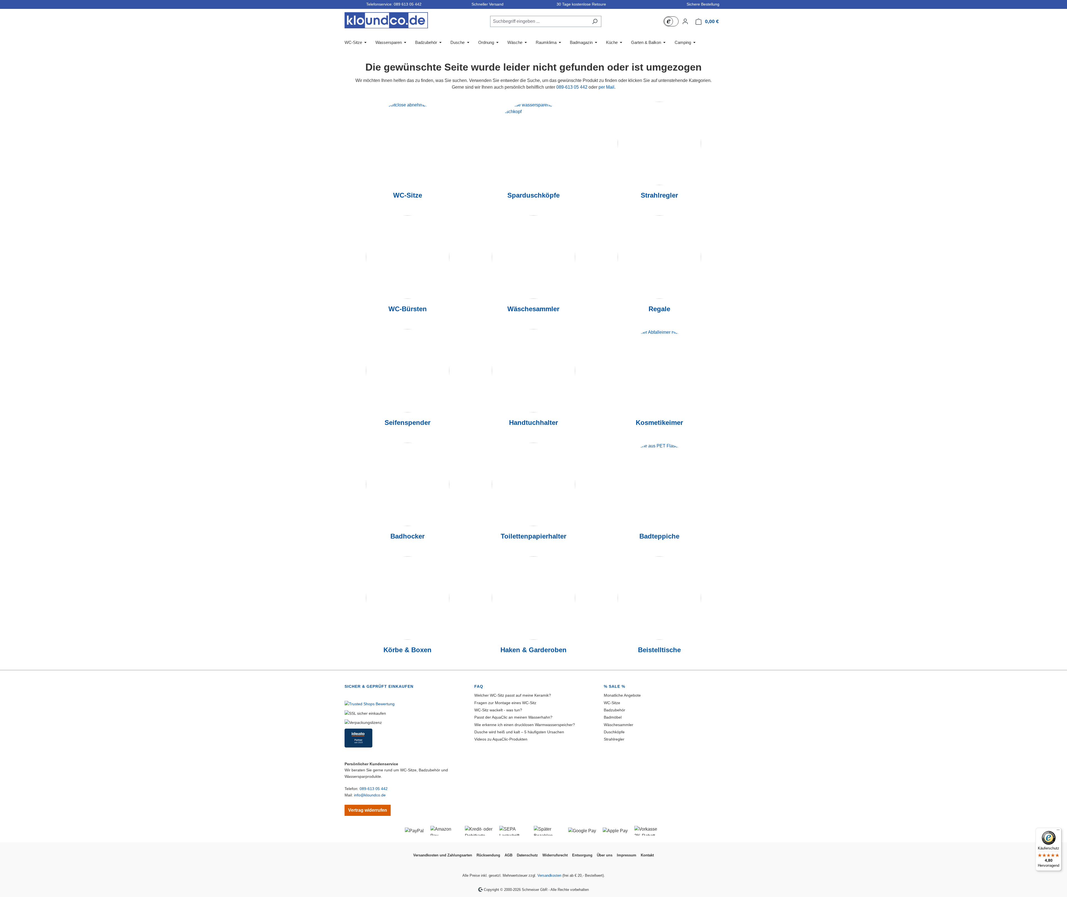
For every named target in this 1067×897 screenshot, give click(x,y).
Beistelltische (659, 650)
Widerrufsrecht (555, 855)
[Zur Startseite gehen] (386, 20)
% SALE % (614, 686)
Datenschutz (527, 855)
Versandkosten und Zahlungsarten (442, 855)
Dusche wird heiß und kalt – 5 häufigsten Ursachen (519, 732)
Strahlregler (659, 195)
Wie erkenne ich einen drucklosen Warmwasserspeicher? (524, 724)
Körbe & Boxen (407, 650)
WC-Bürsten (407, 309)
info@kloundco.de (370, 795)
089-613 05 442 (571, 87)
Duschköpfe (614, 732)
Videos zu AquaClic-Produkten (500, 739)
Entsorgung (582, 855)
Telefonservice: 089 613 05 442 (393, 4)
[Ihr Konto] (685, 21)
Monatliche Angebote (622, 695)
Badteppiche (659, 536)
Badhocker (407, 536)
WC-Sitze (407, 195)
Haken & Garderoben (533, 650)
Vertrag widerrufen (367, 810)
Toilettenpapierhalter (533, 536)
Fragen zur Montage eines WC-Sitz (505, 703)
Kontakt (647, 855)
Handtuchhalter (533, 422)
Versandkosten (549, 875)
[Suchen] (594, 21)
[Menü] (1058, 831)
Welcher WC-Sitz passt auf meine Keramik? (512, 695)
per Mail (606, 87)
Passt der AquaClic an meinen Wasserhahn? (513, 717)
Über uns (604, 855)
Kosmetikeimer (659, 422)
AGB (508, 855)
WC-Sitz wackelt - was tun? (498, 710)
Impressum (626, 855)
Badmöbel (613, 717)
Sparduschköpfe (533, 195)
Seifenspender (407, 422)
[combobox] (539, 21)
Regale (659, 309)
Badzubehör (614, 710)
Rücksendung (488, 855)
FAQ (478, 686)
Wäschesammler (533, 309)
